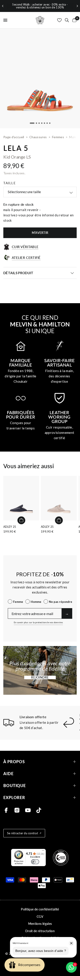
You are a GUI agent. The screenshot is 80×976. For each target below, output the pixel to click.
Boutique (14, 786)
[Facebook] (6, 810)
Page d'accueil (13, 137)
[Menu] (43, 851)
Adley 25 (9, 526)
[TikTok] (39, 810)
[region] (40, 6)
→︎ (67, 613)
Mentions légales (40, 924)
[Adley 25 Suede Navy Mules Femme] (21, 498)
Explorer (14, 798)
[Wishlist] (59, 20)
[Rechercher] (66, 20)
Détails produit (18, 273)
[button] (40, 677)
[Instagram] (17, 810)
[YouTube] (28, 810)
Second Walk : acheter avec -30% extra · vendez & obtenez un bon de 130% (40, 6)
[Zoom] (40, 78)
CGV (40, 916)
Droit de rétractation (40, 931)
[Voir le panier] (73, 20)
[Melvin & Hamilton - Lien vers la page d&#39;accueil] (40, 20)
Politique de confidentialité (40, 909)
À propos (14, 762)
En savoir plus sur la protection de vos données (38, 622)
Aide (8, 774)
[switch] (35, 861)
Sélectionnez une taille (24, 192)
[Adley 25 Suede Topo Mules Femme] (59, 498)
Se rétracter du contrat (22, 833)
